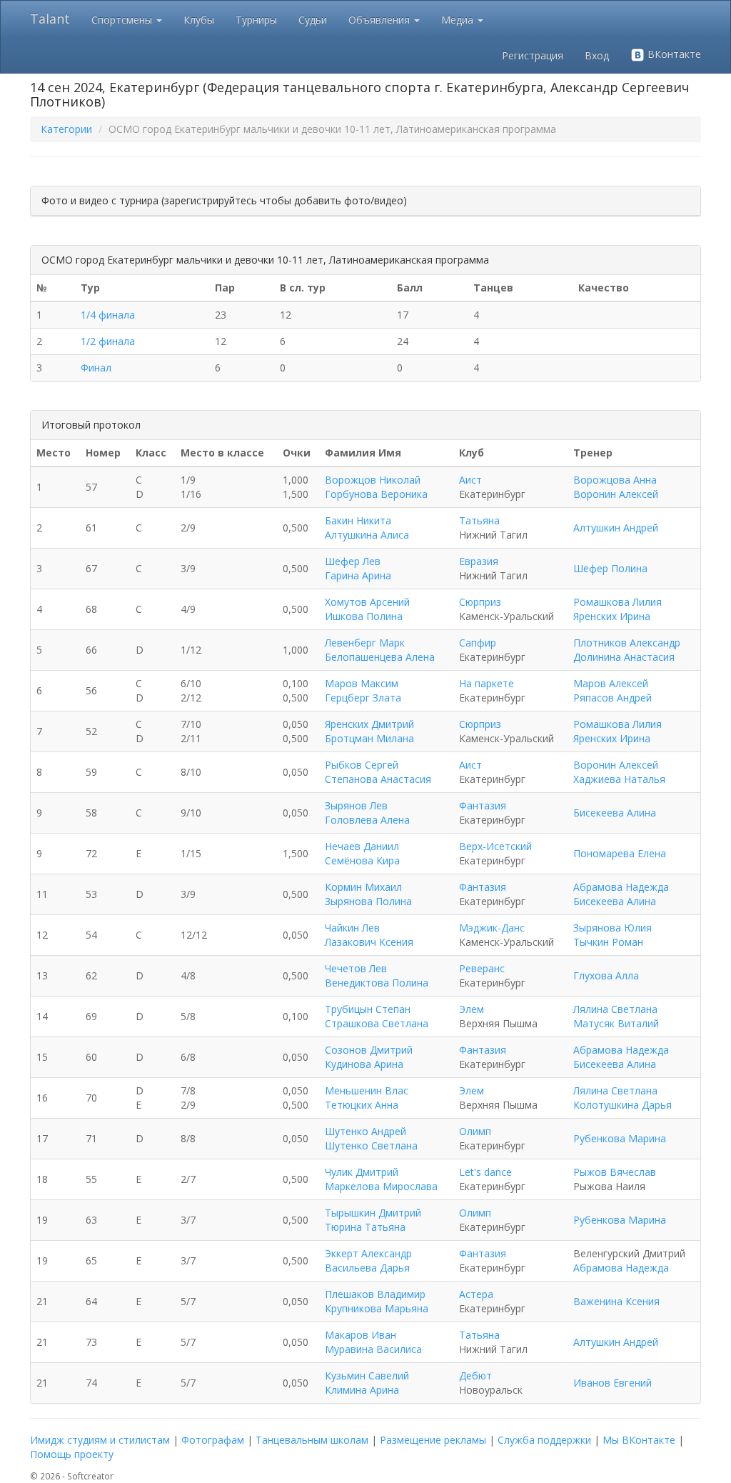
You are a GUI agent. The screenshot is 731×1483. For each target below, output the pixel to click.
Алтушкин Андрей (615, 527)
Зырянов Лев (356, 805)
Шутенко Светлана (371, 1145)
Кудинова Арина (364, 1064)
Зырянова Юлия (612, 927)
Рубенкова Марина (619, 1138)
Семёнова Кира (362, 860)
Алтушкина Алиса (367, 534)
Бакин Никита (358, 520)
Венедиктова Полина (376, 982)
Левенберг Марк (365, 642)
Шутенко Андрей (365, 1131)
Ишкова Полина (364, 616)
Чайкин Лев (352, 927)
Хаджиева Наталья (619, 779)
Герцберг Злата (363, 697)
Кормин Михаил (363, 887)
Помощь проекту (72, 1454)
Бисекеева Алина (614, 812)
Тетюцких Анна (361, 1105)
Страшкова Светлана (376, 1023)
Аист (470, 479)
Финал (96, 367)
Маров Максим (361, 683)
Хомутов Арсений (367, 602)
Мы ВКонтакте (639, 1440)
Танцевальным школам (312, 1440)
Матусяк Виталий (616, 1023)
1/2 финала (108, 341)
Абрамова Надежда (621, 887)
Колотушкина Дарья (622, 1105)
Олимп (475, 1131)
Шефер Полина (610, 568)
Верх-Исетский (495, 846)
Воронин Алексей (615, 494)
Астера (476, 1294)
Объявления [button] (380, 19)
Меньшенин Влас (366, 1090)
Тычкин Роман (608, 942)
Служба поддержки (544, 1440)
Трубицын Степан (367, 1009)
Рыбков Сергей (361, 765)
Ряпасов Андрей (612, 697)
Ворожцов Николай (372, 479)
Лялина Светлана (615, 1009)
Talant (50, 18)
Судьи (312, 19)
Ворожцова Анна (615, 479)
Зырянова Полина (368, 901)
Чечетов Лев (356, 968)
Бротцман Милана (369, 738)
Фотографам (212, 1440)
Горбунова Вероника (376, 494)
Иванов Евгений (612, 1382)
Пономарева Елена (619, 853)
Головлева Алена (367, 820)
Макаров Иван (360, 1335)
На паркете (486, 683)
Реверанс (482, 968)
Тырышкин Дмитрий (373, 1212)
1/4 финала (108, 314)
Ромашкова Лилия (617, 602)
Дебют (475, 1375)
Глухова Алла (606, 975)
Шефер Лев (352, 561)
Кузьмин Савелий (367, 1375)
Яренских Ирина (611, 616)
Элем (471, 1009)
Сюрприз (480, 602)
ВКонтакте (673, 54)
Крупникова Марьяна (376, 1308)
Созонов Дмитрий (369, 1050)
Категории (66, 129)
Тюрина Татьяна (365, 1227)
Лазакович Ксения (369, 942)
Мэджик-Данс (492, 927)
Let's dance (485, 1172)
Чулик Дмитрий (361, 1172)
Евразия (478, 561)
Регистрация (532, 55)
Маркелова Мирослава (381, 1186)
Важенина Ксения (616, 1301)
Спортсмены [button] (123, 19)
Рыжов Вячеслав (614, 1172)
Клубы (198, 19)
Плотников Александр (626, 642)
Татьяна (479, 520)
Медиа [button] (458, 19)
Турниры (256, 19)
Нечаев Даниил (362, 846)
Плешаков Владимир (375, 1294)
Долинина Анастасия (624, 657)
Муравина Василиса (373, 1349)
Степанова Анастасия (378, 779)
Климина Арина (362, 1390)
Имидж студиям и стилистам (100, 1440)
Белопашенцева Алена (380, 657)
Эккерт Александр (368, 1253)
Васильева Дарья (367, 1267)
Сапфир (477, 642)
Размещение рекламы (433, 1440)
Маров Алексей (610, 683)
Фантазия (482, 805)
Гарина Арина (358, 575)
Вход (597, 55)
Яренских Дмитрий (369, 724)
